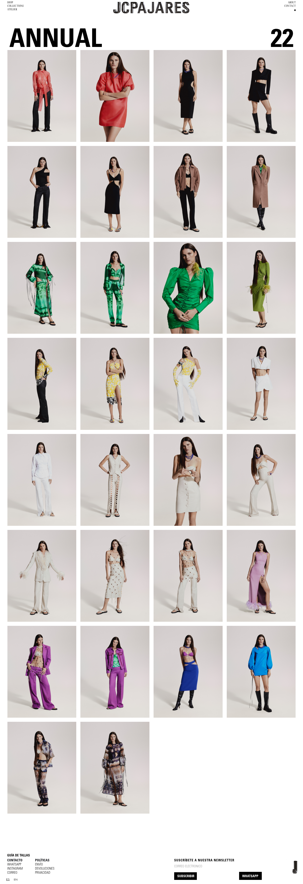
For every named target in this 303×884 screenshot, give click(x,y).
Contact (290, 6)
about (292, 2)
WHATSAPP (250, 876)
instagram (15, 868)
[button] (295, 10)
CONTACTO (14, 860)
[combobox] (8, 879)
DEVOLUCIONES (44, 868)
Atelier (12, 9)
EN (16, 879)
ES (8, 879)
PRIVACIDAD (42, 873)
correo (12, 873)
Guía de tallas (18, 855)
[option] (16, 879)
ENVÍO (39, 864)
